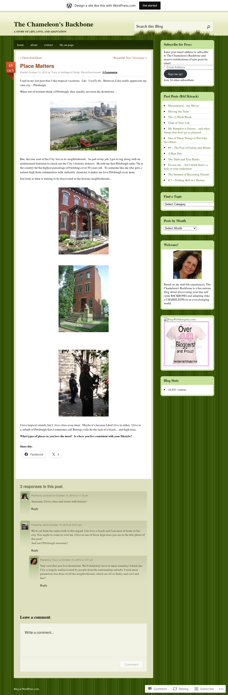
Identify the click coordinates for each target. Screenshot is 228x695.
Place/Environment (91, 72)
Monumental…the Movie (183, 106)
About (34, 45)
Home (20, 45)
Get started (150, 5)
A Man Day (175, 153)
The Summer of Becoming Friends (188, 174)
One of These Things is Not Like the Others (185, 140)
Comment (131, 664)
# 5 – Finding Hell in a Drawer (186, 180)
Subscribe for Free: (178, 44)
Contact (48, 45)
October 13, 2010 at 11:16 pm (72, 495)
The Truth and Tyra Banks (184, 159)
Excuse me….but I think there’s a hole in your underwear (186, 167)
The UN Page (67, 45)
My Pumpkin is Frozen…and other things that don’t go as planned (187, 130)
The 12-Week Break (180, 117)
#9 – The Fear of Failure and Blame (189, 148)
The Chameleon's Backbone (53, 24)
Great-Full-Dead (32, 58)
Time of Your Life (179, 123)
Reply (35, 508)
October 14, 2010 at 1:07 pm (77, 559)
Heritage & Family (70, 72)
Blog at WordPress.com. (26, 689)
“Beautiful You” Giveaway (128, 58)
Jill (44, 524)
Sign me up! (175, 74)
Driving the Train (178, 111)
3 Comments (109, 72)
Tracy (55, 559)
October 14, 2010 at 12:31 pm (65, 524)
